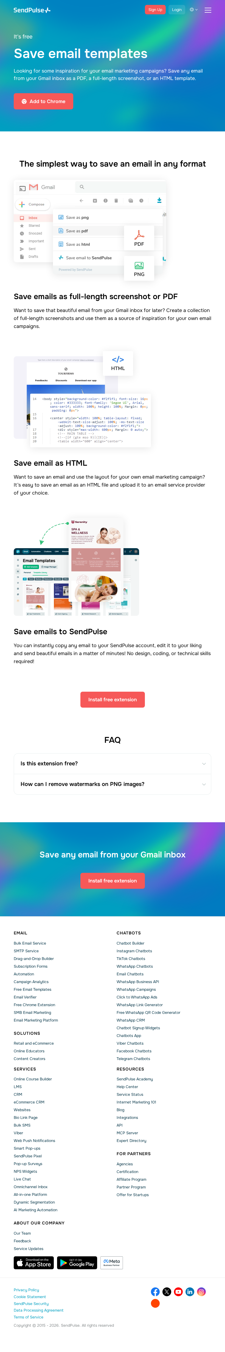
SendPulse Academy (135, 1079)
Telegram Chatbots (133, 1058)
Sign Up (155, 9)
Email (20, 933)
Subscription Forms (30, 966)
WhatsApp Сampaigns (136, 989)
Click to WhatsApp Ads (137, 997)
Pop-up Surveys (28, 1163)
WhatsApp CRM (131, 1020)
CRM (18, 1094)
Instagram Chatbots (134, 950)
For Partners (134, 1154)
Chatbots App (129, 1035)
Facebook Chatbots (134, 1051)
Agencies (125, 1163)
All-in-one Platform (30, 1194)
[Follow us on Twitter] (166, 1291)
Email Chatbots (130, 974)
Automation (24, 974)
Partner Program (131, 1187)
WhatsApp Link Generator (140, 1004)
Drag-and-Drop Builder (34, 958)
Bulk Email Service (30, 943)
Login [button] (177, 9)
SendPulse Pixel (28, 1156)
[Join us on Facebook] (155, 1291)
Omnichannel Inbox (30, 1186)
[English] (193, 9)
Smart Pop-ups (27, 1148)
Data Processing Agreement (38, 1310)
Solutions (27, 1033)
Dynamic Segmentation (34, 1202)
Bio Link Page (26, 1117)
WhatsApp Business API (138, 981)
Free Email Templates (32, 989)
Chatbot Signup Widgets (138, 1027)
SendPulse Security (31, 1303)
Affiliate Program (131, 1179)
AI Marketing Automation (35, 1209)
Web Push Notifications (34, 1140)
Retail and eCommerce (34, 1043)
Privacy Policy (26, 1289)
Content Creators (29, 1058)
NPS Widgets (25, 1171)
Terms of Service (28, 1317)
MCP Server (127, 1132)
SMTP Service (26, 950)
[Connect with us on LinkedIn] (189, 1291)
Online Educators (29, 1051)
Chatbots (129, 933)
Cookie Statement (30, 1296)
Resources (130, 1069)
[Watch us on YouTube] (178, 1291)
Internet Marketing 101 (136, 1102)
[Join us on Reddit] (155, 1303)
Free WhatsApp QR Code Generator (148, 1012)
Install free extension (112, 700)
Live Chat (22, 1179)
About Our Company (39, 1223)
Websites (22, 1109)
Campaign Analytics (31, 981)
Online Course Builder (33, 1079)
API (120, 1125)
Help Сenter (127, 1086)
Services (25, 1069)
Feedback (22, 1240)
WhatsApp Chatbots (135, 966)
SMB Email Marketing (32, 1012)
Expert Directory (131, 1140)
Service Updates (28, 1248)
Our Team (22, 1233)
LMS (18, 1086)
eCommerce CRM (29, 1102)
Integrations (127, 1117)
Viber (18, 1132)
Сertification (127, 1171)
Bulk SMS (22, 1125)
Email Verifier (25, 997)
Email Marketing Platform (36, 1020)
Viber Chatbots (130, 1043)
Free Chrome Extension (34, 1004)
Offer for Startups (133, 1194)
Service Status (130, 1094)
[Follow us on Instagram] (201, 1291)
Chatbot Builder (130, 943)
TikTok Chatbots (131, 958)
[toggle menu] (208, 10)
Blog (120, 1109)
